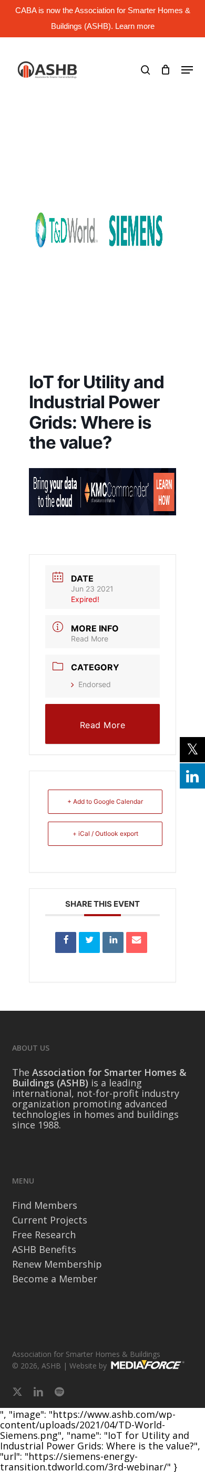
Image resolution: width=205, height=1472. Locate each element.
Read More (89, 638)
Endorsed (94, 684)
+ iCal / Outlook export (105, 833)
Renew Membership (57, 1264)
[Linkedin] (113, 942)
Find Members (44, 1205)
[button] (187, 70)
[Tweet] (89, 942)
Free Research (44, 1234)
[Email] (136, 942)
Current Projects (49, 1220)
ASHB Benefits (44, 1249)
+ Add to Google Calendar (105, 801)
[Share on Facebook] (65, 942)
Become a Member (54, 1278)
